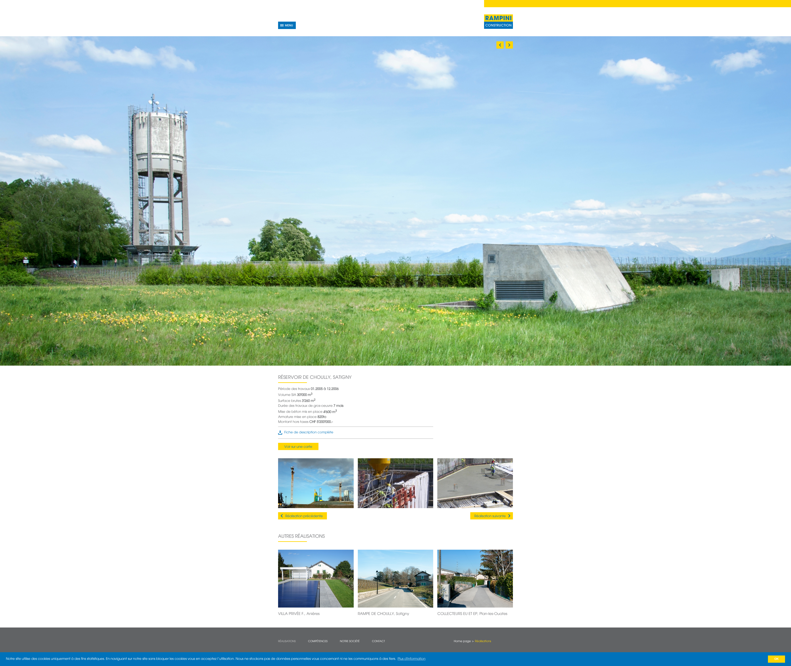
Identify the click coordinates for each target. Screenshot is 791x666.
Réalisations (287, 641)
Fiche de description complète (308, 432)
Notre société (350, 641)
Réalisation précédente (304, 516)
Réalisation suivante (490, 516)
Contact (378, 641)
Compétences (318, 641)
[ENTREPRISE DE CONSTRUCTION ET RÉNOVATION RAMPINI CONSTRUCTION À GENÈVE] (498, 21)
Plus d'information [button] (411, 659)
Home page (462, 641)
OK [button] (776, 659)
